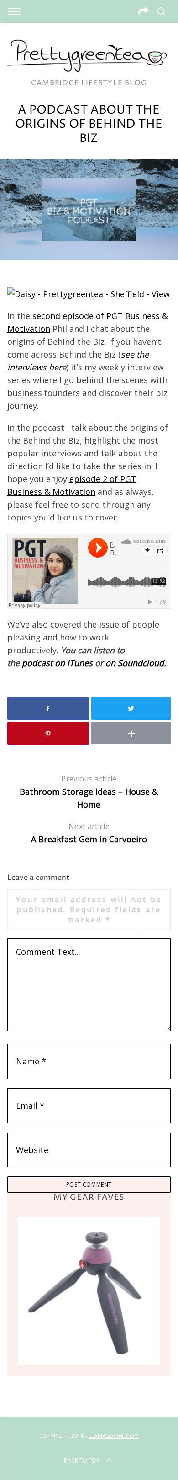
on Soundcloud (134, 662)
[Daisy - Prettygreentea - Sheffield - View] (88, 293)
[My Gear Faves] (89, 1290)
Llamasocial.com (114, 1436)
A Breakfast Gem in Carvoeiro (89, 833)
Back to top (81, 1460)
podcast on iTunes (57, 662)
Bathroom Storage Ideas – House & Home (89, 792)
